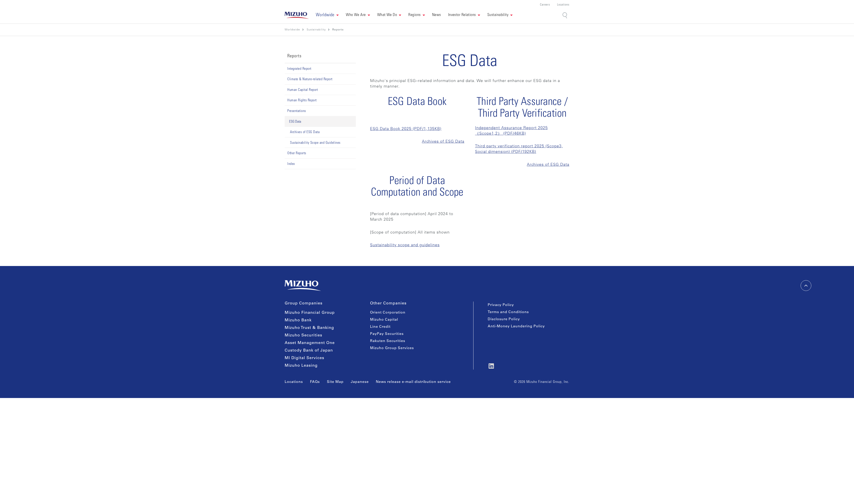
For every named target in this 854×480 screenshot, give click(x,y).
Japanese (360, 382)
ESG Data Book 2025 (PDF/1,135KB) (405, 129)
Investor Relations (462, 15)
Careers (545, 5)
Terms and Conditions (508, 312)
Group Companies (303, 304)
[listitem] (316, 29)
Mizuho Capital (384, 320)
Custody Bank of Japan (309, 351)
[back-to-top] (806, 285)
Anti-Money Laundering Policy (516, 326)
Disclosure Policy (504, 319)
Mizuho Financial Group (310, 313)
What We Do (387, 15)
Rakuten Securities (387, 341)
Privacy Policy (501, 305)
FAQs (315, 382)
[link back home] (303, 285)
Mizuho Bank (298, 320)
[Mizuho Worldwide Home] (297, 15)
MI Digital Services (304, 358)
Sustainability (497, 15)
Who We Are (356, 15)
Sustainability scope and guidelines (405, 245)
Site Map (335, 382)
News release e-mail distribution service (413, 382)
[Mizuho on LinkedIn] (491, 366)
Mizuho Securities (303, 336)
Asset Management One (310, 343)
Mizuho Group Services (392, 348)
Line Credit (380, 327)
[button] (327, 15)
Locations (563, 5)
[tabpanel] (469, 151)
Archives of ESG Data (443, 142)
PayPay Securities (387, 334)
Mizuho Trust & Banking (309, 328)
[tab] (320, 121)
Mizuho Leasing (301, 366)
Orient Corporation (387, 312)
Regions (414, 15)
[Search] (565, 15)
